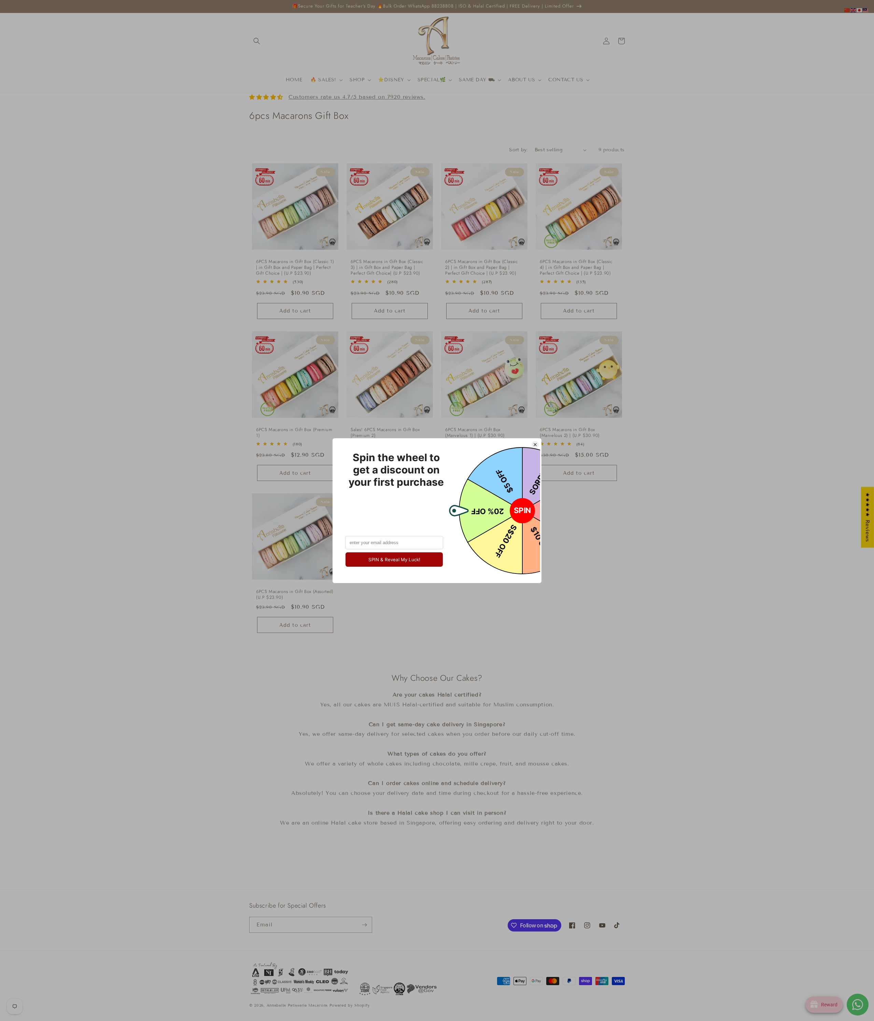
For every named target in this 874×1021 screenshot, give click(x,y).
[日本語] (860, 9)
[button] (256, 41)
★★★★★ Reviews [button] (867, 517)
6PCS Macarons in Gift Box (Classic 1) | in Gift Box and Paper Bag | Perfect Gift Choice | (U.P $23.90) (295, 267)
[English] (853, 9)
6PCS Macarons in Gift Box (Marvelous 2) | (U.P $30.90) (570, 433)
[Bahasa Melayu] (866, 9)
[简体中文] (847, 9)
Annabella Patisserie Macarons (297, 1005)
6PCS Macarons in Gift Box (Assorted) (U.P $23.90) (295, 595)
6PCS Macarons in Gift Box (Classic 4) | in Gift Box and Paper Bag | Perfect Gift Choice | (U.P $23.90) (576, 267)
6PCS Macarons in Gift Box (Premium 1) (294, 433)
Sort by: (518, 150)
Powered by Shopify (349, 1005)
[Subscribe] (364, 925)
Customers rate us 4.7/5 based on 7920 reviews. (356, 97)
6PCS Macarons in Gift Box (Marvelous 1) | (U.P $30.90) (475, 433)
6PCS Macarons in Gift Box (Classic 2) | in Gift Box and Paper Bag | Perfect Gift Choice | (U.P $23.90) (481, 267)
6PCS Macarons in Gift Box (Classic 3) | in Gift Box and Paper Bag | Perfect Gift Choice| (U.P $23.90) (387, 267)
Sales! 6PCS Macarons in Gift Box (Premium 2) (385, 433)
